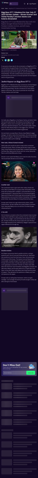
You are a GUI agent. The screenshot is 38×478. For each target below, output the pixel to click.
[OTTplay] (5, 3)
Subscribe (30, 373)
